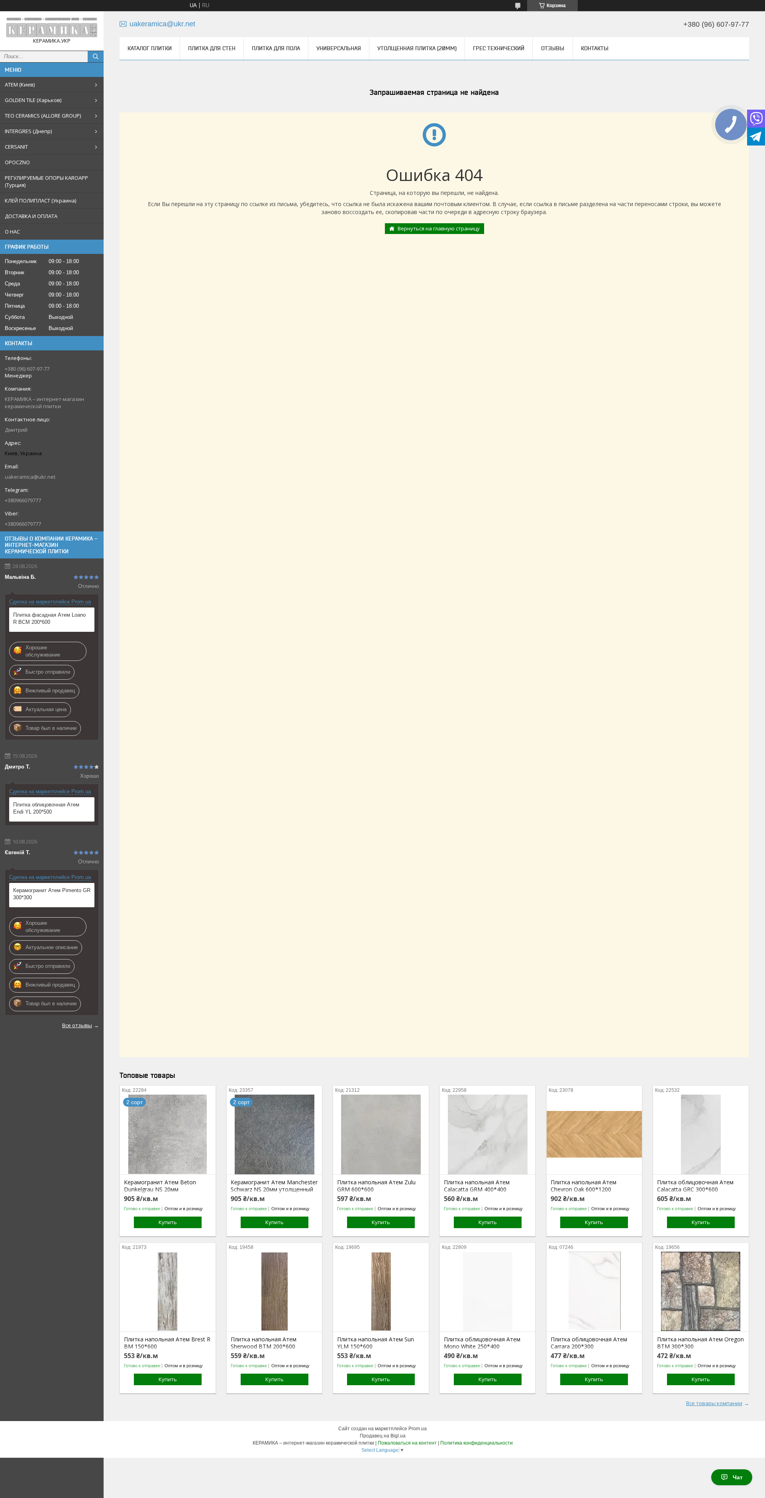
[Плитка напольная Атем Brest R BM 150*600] (167, 1291)
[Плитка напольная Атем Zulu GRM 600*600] (380, 1134)
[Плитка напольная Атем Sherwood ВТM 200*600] (274, 1291)
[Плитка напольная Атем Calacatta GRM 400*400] (487, 1134)
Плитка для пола (276, 48)
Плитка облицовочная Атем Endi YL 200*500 (46, 808)
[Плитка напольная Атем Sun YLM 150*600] (380, 1291)
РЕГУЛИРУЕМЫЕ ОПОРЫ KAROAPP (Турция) (46, 181)
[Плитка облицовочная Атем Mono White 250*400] (487, 1291)
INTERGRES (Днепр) (28, 131)
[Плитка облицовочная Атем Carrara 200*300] (594, 1291)
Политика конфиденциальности (476, 1443)
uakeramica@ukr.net (30, 476)
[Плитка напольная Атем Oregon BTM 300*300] (700, 1291)
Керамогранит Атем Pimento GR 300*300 (51, 893)
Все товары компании (714, 1403)
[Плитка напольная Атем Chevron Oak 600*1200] (594, 1134)
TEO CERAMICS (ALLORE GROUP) (43, 115)
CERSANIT (16, 146)
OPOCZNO (17, 162)
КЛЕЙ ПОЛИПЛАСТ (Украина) (40, 200)
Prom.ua (417, 1428)
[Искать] (96, 57)
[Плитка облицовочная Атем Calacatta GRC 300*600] (700, 1134)
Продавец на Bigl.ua (383, 1436)
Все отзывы (77, 1025)
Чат (738, 1477)
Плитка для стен (211, 48)
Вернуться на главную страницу (439, 228)
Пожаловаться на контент (407, 1443)
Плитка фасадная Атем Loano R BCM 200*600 (49, 618)
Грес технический (498, 48)
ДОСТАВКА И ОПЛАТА (31, 216)
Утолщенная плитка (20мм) (417, 48)
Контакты (594, 48)
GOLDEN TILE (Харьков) (33, 100)
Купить (168, 1222)
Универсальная (338, 48)
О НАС (12, 231)
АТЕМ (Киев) (20, 84)
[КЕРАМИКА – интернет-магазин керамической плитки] (52, 27)
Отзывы (552, 48)
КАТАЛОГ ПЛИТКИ (150, 48)
